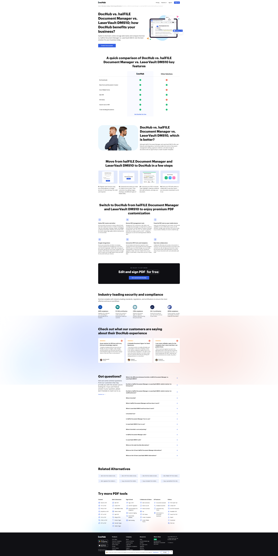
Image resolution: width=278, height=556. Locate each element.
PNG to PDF (103, 508)
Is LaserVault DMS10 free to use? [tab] (135, 424)
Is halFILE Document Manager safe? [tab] (136, 434)
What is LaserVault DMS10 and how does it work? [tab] (140, 408)
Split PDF (117, 514)
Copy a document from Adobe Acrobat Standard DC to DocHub (130, 481)
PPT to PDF (103, 514)
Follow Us (171, 542)
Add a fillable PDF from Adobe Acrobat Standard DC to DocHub (171, 475)
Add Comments (146, 502)
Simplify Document (160, 505)
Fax (143, 511)
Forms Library (115, 548)
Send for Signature (133, 505)
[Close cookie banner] (171, 551)
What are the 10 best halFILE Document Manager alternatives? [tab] (144, 450)
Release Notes (129, 550)
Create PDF (117, 505)
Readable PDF (173, 511)
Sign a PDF (131, 502)
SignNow (142, 546)
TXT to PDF (103, 505)
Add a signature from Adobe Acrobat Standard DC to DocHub (109, 481)
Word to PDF (104, 502)
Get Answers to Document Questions (160, 514)
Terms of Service (130, 541)
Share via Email (145, 508)
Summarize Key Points (160, 509)
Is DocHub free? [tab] (130, 413)
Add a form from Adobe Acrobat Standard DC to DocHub (109, 475)
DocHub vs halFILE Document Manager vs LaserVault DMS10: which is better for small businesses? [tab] (149, 392)
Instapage (142, 550)
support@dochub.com (172, 536)
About (127, 539)
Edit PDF (117, 502)
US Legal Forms (143, 544)
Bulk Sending (132, 520)
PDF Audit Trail (173, 502)
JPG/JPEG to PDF (105, 511)
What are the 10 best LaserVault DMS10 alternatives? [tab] (141, 455)
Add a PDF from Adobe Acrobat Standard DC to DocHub (130, 475)
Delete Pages (118, 526)
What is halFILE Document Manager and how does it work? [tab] (142, 403)
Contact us (101, 394)
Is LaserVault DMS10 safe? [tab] (133, 439)
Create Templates (146, 517)
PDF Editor (114, 539)
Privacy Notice (129, 543)
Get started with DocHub (139, 278)
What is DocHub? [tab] (131, 398)
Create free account (107, 45)
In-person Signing (133, 513)
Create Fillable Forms (145, 520)
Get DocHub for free (140, 114)
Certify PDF (173, 505)
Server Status (115, 544)
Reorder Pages (118, 523)
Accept (164, 552)
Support (128, 548)
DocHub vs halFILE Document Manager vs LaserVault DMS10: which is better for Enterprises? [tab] (149, 385)
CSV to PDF (103, 517)
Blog (141, 539)
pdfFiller (142, 543)
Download (172, 520)
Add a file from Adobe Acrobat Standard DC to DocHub (150, 475)
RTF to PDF (103, 523)
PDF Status (145, 514)
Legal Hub (128, 544)
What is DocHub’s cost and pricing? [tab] (136, 429)
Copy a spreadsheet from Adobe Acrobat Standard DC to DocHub (171, 481)
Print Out (172, 523)
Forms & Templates (116, 541)
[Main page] (102, 3)
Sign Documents (116, 543)
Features (163, 2)
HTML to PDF (104, 520)
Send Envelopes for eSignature (133, 509)
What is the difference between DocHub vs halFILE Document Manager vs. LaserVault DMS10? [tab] (147, 378)
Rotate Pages (118, 520)
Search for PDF (173, 514)
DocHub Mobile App (144, 541)
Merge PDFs (117, 517)
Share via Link (145, 505)
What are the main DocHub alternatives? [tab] (137, 445)
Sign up (177, 2)
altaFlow (142, 548)
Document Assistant (161, 502)
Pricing (157, 2)
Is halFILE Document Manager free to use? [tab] (138, 419)
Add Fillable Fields (119, 508)
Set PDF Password (174, 508)
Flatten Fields (118, 511)
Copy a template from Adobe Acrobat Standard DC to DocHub (150, 481)
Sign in (170, 2)
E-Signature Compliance (131, 546)
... (155, 552)
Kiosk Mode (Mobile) (131, 516)
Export (171, 517)
